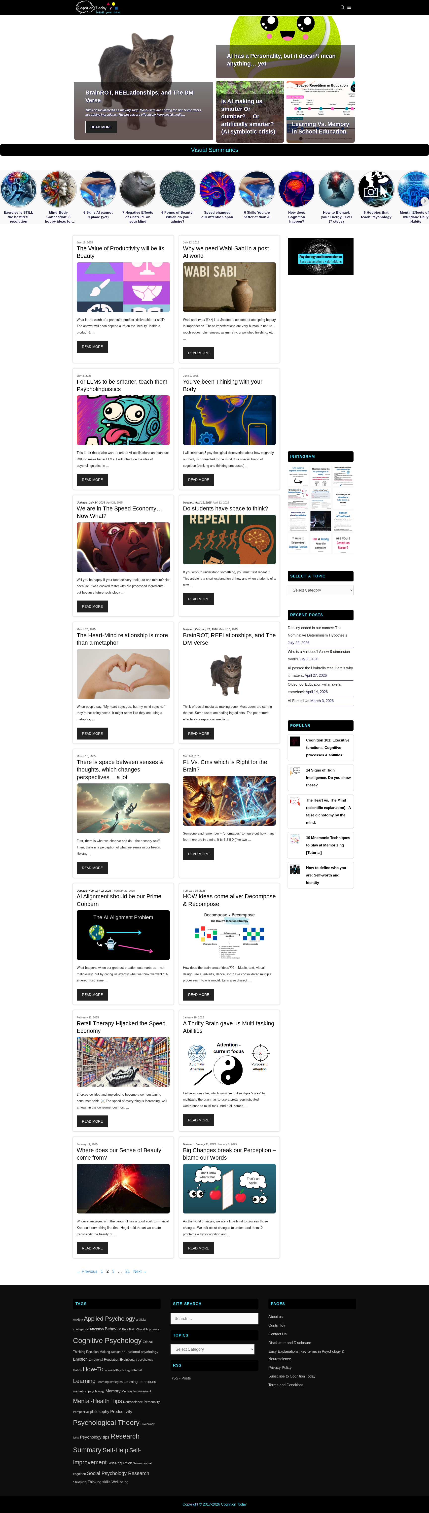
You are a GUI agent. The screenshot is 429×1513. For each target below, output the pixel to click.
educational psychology (140, 1352)
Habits (77, 1370)
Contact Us (277, 1334)
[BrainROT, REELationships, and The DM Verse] (143, 136)
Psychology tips (94, 1437)
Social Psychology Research (118, 1473)
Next (139, 1271)
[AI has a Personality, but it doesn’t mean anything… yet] (285, 74)
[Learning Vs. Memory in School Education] (320, 138)
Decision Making (98, 1352)
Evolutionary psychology (136, 1359)
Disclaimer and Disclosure (289, 1343)
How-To (93, 1369)
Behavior (113, 1328)
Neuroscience (133, 1402)
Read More (101, 127)
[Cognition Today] (99, 7)
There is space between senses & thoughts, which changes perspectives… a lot (120, 769)
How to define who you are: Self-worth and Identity (326, 875)
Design (116, 1352)
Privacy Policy (280, 1367)
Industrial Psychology (117, 1370)
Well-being (119, 1482)
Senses (137, 1463)
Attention (97, 1329)
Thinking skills (99, 1482)
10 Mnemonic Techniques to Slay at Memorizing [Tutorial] (328, 845)
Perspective (81, 1412)
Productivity (121, 1411)
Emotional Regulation (104, 1359)
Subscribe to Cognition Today (292, 1376)
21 (128, 1271)
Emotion (80, 1359)
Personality (152, 1402)
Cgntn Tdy (276, 1325)
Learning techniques (140, 1381)
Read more (92, 347)
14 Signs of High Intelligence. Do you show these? (328, 777)
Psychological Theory (106, 1422)
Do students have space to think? (225, 508)
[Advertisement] (321, 362)
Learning (84, 1381)
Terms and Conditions (286, 1385)
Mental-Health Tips (97, 1401)
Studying (80, 1482)
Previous (87, 1271)
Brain (132, 1329)
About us (275, 1316)
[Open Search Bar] (342, 7)
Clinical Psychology (148, 1329)
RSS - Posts (181, 1378)
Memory (113, 1391)
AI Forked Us (298, 701)
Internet (136, 1370)
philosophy (99, 1411)
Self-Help (115, 1449)
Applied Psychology (109, 1318)
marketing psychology (89, 1391)
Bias (125, 1329)
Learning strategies (110, 1382)
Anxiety (78, 1319)
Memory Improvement (136, 1391)
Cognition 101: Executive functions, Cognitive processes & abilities (327, 747)
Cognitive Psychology (107, 1340)
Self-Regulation (119, 1463)
